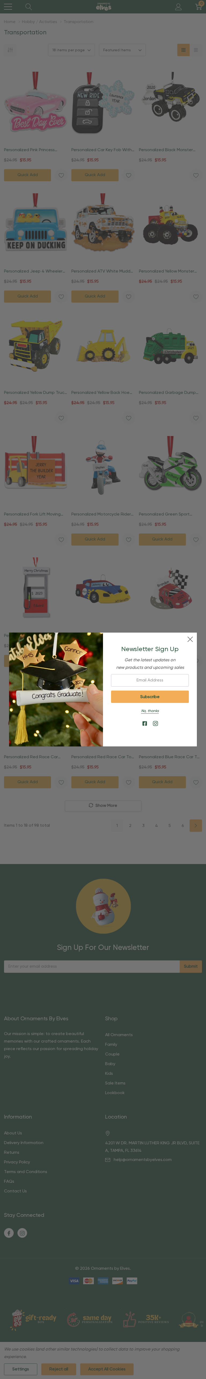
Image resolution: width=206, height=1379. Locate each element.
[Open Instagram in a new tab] (155, 724)
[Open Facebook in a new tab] (145, 724)
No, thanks (150, 711)
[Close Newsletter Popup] (190, 639)
